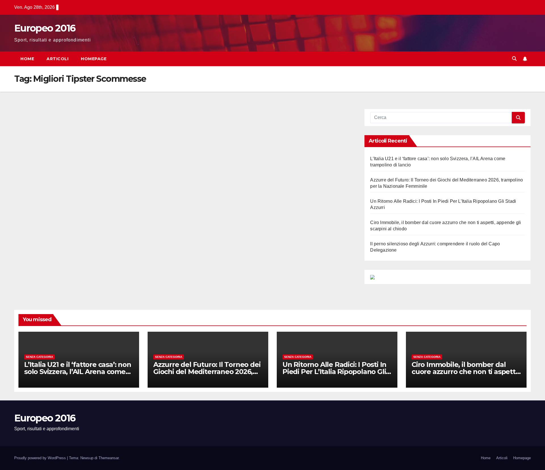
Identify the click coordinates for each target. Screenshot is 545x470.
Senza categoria (39, 356)
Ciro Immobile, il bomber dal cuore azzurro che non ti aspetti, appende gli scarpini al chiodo (465, 371)
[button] (514, 58)
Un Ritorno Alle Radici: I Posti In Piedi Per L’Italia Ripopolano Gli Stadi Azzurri (334, 371)
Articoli (57, 58)
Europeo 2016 (45, 28)
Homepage (93, 58)
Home (27, 58)
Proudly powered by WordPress (40, 458)
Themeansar (108, 458)
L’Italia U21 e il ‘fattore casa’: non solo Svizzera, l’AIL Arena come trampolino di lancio (77, 371)
